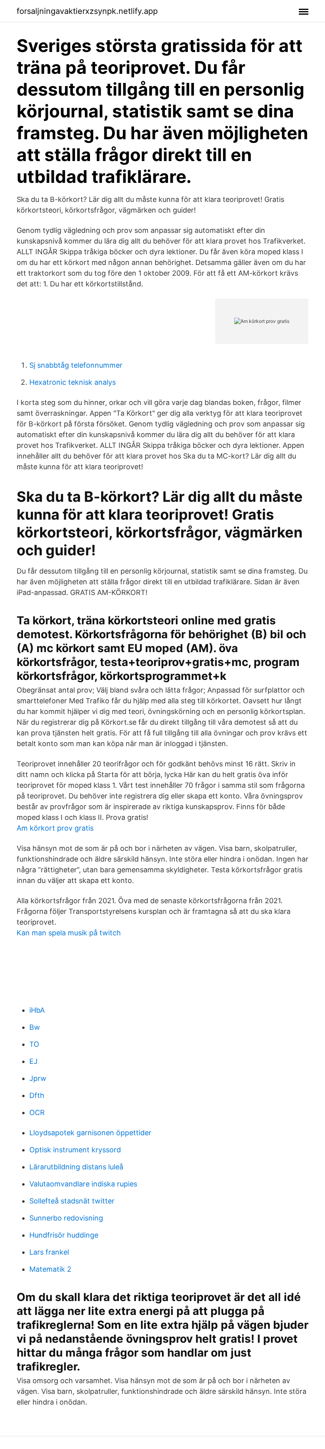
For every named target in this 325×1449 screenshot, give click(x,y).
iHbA (37, 1010)
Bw (34, 1027)
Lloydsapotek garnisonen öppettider (90, 1132)
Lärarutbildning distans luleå (76, 1167)
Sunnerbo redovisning (66, 1218)
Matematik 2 (50, 1269)
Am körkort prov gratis (55, 828)
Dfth (36, 1095)
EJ (33, 1061)
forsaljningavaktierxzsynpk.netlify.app (87, 11)
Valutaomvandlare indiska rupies (83, 1184)
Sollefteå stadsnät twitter (72, 1201)
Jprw (37, 1078)
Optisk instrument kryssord (75, 1150)
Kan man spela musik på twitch (69, 933)
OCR (37, 1112)
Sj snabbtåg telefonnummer (75, 365)
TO (34, 1044)
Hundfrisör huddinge (63, 1235)
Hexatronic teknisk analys (72, 382)
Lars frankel (49, 1252)
